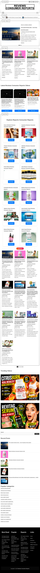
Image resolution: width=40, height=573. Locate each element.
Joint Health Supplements (6, 508)
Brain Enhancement (4, 495)
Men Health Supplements (6, 510)
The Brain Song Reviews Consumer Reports (5, 552)
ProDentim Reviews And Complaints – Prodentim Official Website (7, 322)
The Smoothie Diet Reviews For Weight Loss (6, 547)
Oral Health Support (4, 512)
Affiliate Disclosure (33, 544)
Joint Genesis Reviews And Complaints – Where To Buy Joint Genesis (19, 322)
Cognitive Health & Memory (32, 319)
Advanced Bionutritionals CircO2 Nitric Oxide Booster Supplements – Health (19, 292)
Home (31, 536)
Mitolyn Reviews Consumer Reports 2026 (17, 451)
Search (2, 432)
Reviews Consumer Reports (23, 568)
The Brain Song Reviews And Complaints (5, 557)
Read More (3, 77)
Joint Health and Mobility (19, 319)
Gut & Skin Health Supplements (7, 501)
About (31, 538)
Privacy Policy (33, 542)
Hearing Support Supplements (6, 503)
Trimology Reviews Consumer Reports (16, 459)
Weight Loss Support (31, 59)
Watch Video (7, 110)
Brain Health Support (5, 497)
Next (22, 367)
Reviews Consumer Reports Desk (28, 31)
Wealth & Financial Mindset (7, 59)
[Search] (37, 13)
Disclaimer (32, 540)
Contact (31, 550)
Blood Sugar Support (5, 492)
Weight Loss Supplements (19, 59)
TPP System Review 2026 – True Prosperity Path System (7, 62)
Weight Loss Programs (6, 348)
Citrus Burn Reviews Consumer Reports (16, 468)
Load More (20, 248)
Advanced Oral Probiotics (7, 319)
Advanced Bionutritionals (5, 488)
